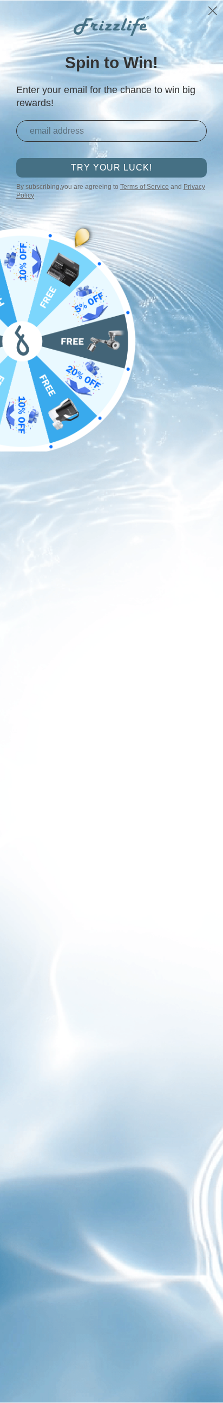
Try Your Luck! (111, 167)
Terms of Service (144, 187)
